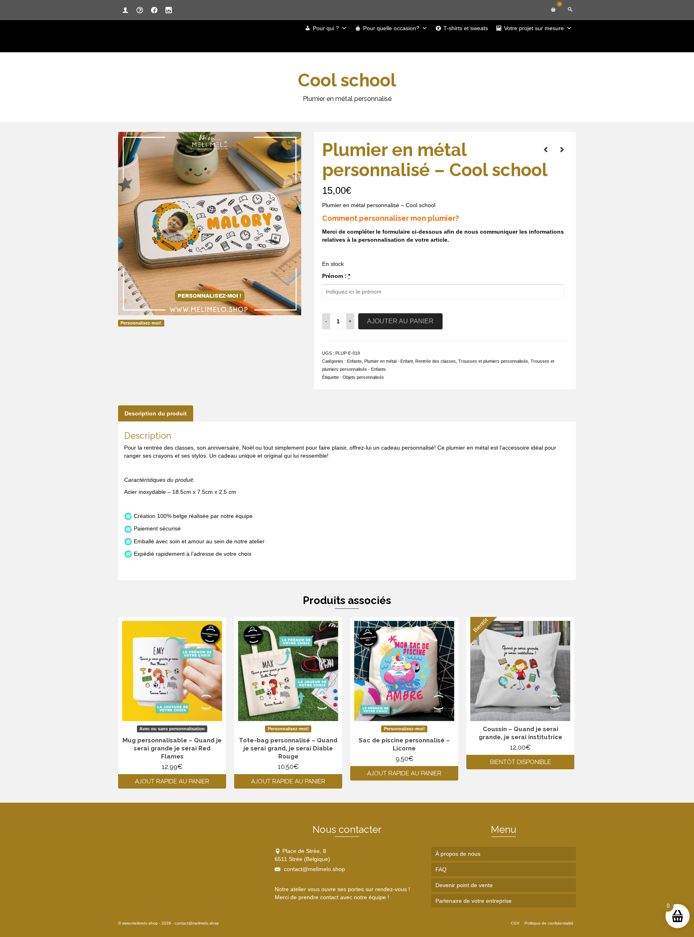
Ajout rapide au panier (172, 781)
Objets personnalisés (363, 377)
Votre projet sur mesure (534, 28)
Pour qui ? (326, 28)
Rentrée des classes (435, 361)
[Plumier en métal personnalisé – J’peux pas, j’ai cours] (562, 150)
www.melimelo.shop (140, 923)
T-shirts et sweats (465, 28)
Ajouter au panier (400, 321)
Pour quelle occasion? (391, 28)
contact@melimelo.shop (313, 869)
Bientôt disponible (520, 762)
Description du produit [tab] (156, 413)
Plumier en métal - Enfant (388, 361)
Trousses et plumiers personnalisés (493, 361)
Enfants (354, 361)
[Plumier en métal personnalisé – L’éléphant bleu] (546, 150)
